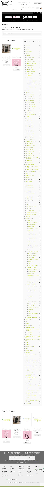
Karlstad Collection (29, 185)
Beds (29, 239)
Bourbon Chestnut (30, 102)
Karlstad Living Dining (31, 189)
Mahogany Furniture (31, 126)
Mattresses (29, 77)
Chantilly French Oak (29, 151)
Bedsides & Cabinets (32, 224)
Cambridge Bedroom (31, 135)
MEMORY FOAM (31, 83)
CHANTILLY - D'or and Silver (31, 141)
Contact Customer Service (29, 471)
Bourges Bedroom (31, 112)
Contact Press (30, 473)
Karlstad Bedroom (30, 187)
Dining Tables (29, 202)
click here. (36, 461)
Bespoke (27, 90)
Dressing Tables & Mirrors (33, 228)
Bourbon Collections (29, 100)
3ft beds (28, 55)
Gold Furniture (30, 124)
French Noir (29, 120)
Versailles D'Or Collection (32, 212)
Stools (28, 88)
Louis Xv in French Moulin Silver (33, 251)
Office (26, 342)
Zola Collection (28, 403)
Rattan (26, 348)
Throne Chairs (28, 356)
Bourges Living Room (31, 114)
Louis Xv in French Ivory (31, 236)
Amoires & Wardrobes (32, 222)
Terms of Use (21, 468)
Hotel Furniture (28, 181)
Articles (20, 472)
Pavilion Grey (29, 379)
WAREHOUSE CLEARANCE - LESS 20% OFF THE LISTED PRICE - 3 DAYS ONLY (32, 400)
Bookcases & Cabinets (31, 192)
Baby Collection (28, 51)
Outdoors (27, 344)
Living (29, 232)
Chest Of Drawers (30, 69)
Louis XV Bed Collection (33, 234)
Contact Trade (30, 475)
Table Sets (29, 208)
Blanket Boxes (30, 67)
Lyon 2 (26, 321)
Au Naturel (27, 45)
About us (4, 468)
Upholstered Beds (29, 358)
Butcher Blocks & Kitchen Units (33, 194)
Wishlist (26, 4)
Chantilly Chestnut (29, 147)
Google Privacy (31, 482)
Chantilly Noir (29, 160)
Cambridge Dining (30, 137)
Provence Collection (29, 346)
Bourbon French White (31, 106)
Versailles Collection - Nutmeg (33, 385)
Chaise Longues (30, 198)
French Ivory (29, 118)
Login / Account (21, 4)
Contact (28, 2)
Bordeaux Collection (29, 94)
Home (4, 24)
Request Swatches (21, 2)
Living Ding (27, 216)
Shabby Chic (29, 381)
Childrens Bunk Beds (31, 71)
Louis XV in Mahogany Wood (32, 317)
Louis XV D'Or (29, 220)
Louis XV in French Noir (31, 267)
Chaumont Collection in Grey (32, 169)
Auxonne (27, 49)
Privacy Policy (22, 482)
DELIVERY (12, 471)
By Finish (27, 116)
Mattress (27, 323)
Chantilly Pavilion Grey (29, 155)
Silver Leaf (29, 383)
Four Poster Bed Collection (30, 171)
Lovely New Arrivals (29, 319)
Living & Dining (28, 191)
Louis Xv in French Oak (31, 284)
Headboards (29, 75)
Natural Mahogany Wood (32, 377)
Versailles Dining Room (31, 214)
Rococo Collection (29, 350)
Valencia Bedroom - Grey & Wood (33, 362)
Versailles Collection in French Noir (33, 390)
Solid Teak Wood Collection (30, 354)
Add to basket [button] (6, 65)
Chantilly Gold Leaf (30, 143)
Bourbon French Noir (31, 104)
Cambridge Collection (29, 133)
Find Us (28, 468)
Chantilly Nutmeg (28, 153)
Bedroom (27, 53)
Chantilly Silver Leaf (30, 145)
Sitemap (27, 482)
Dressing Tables (30, 73)
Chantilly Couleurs (29, 149)
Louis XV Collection (29, 218)
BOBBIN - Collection (29, 92)
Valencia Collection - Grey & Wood (32, 360)
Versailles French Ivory (31, 395)
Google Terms (37, 482)
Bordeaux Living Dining (31, 98)
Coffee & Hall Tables (31, 200)
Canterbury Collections (30, 139)
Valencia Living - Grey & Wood (33, 363)
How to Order (13, 473)
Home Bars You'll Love (30, 179)
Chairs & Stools (30, 196)
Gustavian (27, 177)
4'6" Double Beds (30, 57)
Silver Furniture (30, 130)
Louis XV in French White (32, 299)
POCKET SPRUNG (32, 86)
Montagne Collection (29, 327)
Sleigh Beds (27, 352)
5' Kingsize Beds (30, 59)
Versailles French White (31, 397)
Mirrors (28, 204)
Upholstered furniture (31, 131)
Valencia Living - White (31, 372)
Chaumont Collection (29, 164)
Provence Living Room (31, 206)
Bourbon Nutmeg (30, 108)
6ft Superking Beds (31, 61)
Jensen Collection (29, 183)
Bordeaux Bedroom (31, 96)
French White (29, 122)
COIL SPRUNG (31, 79)
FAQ (11, 472)
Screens (29, 315)
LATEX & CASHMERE (32, 81)
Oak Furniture (29, 128)
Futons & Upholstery (29, 175)
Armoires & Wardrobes (31, 63)
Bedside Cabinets (30, 65)
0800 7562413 (26, 7)
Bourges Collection (29, 110)
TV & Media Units (30, 210)
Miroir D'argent (28, 325)
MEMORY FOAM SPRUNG (33, 84)
